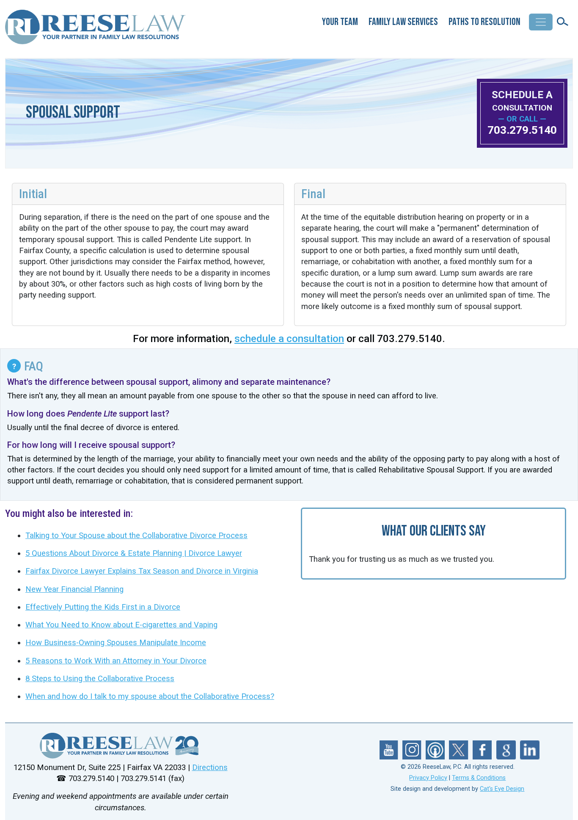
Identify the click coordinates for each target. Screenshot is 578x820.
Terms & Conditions (479, 777)
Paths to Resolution (484, 22)
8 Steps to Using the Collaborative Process (99, 678)
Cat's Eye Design (502, 788)
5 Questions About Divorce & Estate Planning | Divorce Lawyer (133, 553)
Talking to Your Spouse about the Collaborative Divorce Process (136, 535)
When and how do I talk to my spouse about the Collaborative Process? (149, 696)
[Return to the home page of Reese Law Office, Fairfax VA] (96, 30)
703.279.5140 (522, 130)
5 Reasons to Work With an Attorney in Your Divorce (115, 660)
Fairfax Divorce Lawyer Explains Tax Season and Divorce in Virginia (141, 571)
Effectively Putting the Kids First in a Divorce (102, 607)
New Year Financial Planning (74, 589)
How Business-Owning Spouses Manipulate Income (115, 642)
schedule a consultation (289, 339)
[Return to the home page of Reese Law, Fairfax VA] (120, 746)
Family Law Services (403, 22)
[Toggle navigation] (541, 22)
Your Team (340, 22)
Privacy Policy (428, 777)
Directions (210, 767)
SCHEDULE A (522, 100)
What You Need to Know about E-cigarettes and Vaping (121, 624)
